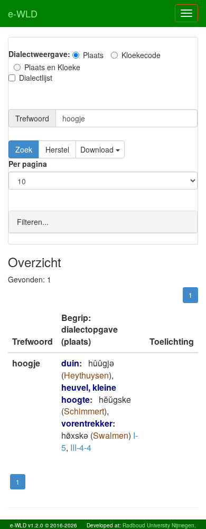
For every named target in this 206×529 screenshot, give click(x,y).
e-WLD (23, 13)
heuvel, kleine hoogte (88, 393)
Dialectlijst (35, 77)
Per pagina (27, 163)
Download (98, 149)
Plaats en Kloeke (52, 67)
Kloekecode (141, 55)
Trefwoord (32, 118)
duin (70, 363)
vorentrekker (87, 423)
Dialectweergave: (39, 54)
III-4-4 (80, 447)
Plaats (93, 55)
